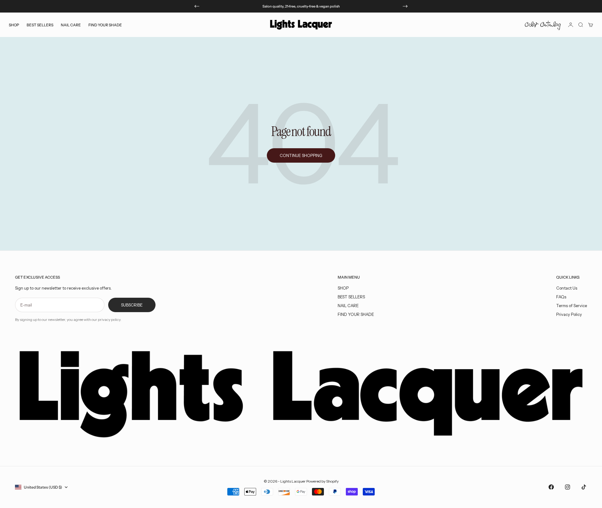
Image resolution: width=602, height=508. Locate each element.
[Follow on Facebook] (551, 487)
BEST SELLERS (40, 24)
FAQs (561, 296)
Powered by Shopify (322, 481)
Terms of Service (571, 305)
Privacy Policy (569, 314)
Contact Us (566, 288)
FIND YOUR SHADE (356, 314)
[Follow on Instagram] (567, 487)
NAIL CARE (348, 305)
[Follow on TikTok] (584, 487)
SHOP (343, 288)
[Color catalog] (543, 24)
